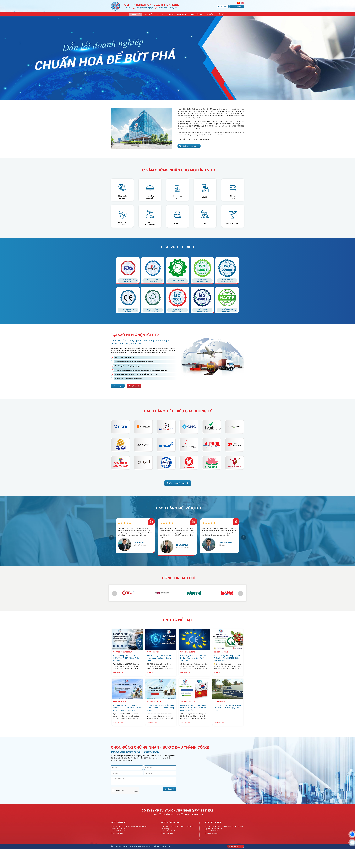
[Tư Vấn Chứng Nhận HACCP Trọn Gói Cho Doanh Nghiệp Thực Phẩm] (227, 297)
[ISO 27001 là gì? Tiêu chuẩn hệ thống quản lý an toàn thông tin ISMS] (160, 630)
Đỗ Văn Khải (181, 543)
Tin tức (210, 14)
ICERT (128, 8)
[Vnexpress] (194, 593)
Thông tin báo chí (177, 578)
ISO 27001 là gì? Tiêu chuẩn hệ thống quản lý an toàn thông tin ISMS (159, 658)
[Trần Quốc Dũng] (124, 546)
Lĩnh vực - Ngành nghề (177, 14)
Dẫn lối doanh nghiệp (144, 8)
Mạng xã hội (222, 6)
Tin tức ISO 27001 (153, 652)
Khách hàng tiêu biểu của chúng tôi (177, 411)
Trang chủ (135, 14)
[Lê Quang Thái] (208, 546)
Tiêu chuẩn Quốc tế (187, 652)
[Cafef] (161, 593)
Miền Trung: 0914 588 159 (142, 846)
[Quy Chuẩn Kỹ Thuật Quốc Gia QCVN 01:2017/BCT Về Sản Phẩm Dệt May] (127, 630)
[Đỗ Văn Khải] (166, 544)
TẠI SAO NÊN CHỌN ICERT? (135, 335)
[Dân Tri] (227, 593)
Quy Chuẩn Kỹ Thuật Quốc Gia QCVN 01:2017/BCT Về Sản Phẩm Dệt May (126, 658)
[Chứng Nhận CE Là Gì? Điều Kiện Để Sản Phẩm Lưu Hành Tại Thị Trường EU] (194, 630)
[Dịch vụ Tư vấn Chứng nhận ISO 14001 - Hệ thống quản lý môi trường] (202, 268)
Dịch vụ (160, 14)
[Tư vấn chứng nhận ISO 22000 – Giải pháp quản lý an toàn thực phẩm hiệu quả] (227, 268)
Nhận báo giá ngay (235, 846)
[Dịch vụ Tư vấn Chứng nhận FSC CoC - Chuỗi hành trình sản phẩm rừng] (152, 297)
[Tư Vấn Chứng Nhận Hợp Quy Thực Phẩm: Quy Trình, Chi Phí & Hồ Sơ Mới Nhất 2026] (227, 630)
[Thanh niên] (128, 593)
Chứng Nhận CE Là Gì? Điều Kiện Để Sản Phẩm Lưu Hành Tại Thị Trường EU (193, 658)
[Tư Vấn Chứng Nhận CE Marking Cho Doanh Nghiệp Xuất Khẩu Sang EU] (128, 297)
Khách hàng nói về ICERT (177, 508)
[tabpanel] (128, 285)
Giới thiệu (149, 14)
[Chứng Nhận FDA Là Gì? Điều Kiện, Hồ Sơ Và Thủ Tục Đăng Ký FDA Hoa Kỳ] (227, 680)
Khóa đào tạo (196, 14)
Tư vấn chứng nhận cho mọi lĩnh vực (177, 170)
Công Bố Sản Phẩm (221, 652)
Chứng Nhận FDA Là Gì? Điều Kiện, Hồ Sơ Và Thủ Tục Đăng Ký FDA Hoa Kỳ (227, 707)
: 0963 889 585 (123, 846)
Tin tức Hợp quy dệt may (122, 652)
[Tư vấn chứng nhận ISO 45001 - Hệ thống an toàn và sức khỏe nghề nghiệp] (202, 297)
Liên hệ (221, 14)
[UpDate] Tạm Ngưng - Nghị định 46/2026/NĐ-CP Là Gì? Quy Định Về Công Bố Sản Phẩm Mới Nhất (127, 707)
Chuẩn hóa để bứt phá (167, 8)
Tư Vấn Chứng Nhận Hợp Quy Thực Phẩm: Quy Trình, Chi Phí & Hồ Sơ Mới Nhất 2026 (227, 658)
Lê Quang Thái (224, 545)
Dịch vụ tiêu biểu (177, 247)
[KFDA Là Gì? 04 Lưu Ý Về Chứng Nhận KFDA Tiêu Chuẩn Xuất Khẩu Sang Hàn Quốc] (194, 680)
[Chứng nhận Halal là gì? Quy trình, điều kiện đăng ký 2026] (177, 268)
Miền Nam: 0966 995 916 (162, 846)
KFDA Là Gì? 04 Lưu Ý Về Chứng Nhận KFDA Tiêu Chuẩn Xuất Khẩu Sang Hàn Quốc (193, 707)
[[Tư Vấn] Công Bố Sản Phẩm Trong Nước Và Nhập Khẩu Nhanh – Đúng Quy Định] (160, 680)
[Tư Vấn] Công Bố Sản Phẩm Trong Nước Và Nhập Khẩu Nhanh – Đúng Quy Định (160, 707)
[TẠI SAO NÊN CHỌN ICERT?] (212, 338)
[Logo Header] (115, 3)
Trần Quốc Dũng (141, 545)
